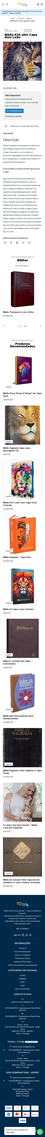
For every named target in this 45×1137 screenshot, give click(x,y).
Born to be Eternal (22, 989)
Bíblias (29, 18)
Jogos (22, 985)
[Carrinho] (42, 4)
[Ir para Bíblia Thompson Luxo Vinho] (22, 289)
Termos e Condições (22, 955)
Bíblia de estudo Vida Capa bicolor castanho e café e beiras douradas (21, 881)
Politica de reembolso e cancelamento (22, 965)
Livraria (21, 18)
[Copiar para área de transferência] (29, 243)
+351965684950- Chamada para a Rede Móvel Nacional (22, 1009)
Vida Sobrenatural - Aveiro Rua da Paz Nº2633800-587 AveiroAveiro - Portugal (22, 1092)
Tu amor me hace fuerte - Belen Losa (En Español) (20, 826)
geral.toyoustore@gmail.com (22, 1002)
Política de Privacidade (22, 962)
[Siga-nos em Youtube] (30, 935)
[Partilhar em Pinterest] (23, 243)
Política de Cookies (22, 958)
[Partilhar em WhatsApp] (17, 243)
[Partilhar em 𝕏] (11, 243)
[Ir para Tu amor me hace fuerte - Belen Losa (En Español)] (22, 802)
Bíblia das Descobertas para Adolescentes (18, 717)
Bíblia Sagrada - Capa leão (17, 557)
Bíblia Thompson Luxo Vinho (18, 312)
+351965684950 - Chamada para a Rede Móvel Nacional (24, 1051)
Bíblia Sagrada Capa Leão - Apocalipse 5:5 (17, 449)
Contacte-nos (16, 111)
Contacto (22, 948)
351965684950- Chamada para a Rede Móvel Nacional (22, 1017)
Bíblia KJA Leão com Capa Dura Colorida (20, 503)
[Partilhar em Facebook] (5, 243)
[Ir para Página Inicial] (22, 4)
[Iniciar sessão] (38, 4)
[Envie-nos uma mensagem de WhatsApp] (40, 1132)
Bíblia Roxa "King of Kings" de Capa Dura (22, 394)
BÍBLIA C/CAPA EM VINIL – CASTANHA (17, 662)
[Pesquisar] (7, 4)
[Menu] (3, 4)
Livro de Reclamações (22, 951)
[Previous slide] (5, 326)
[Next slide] (40, 326)
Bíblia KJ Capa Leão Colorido (18, 609)
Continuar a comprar (13, 116)
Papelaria (22, 979)
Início (13, 18)
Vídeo (22, 982)
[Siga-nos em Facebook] (26, 935)
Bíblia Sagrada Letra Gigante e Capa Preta (22, 771)
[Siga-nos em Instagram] (23, 935)
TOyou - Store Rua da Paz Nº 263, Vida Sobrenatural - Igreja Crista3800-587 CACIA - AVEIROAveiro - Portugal (22, 1029)
